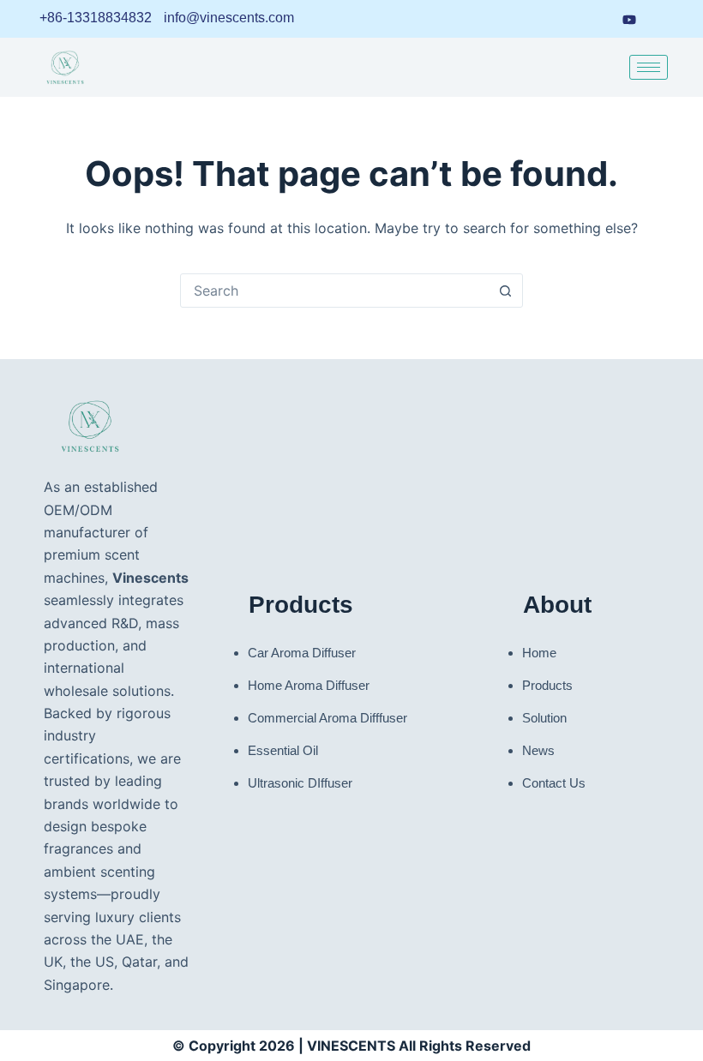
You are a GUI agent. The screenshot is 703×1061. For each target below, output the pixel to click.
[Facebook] (564, 19)
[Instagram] (596, 19)
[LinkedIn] (532, 19)
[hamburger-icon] (648, 67)
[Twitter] (663, 19)
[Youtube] (629, 18)
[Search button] (505, 290)
